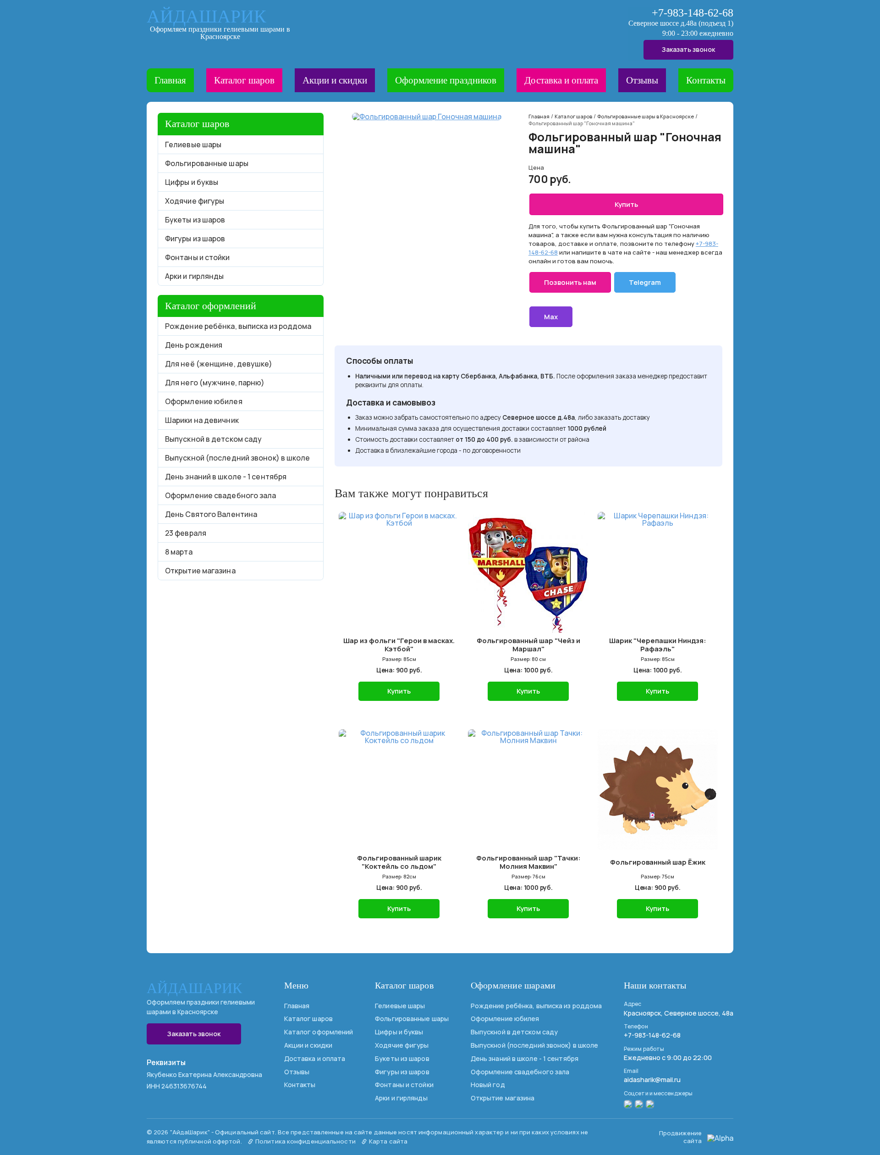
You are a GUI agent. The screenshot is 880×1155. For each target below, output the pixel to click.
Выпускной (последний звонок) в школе (237, 458)
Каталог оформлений (318, 1031)
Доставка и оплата (561, 80)
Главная (170, 80)
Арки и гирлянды (194, 276)
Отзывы (642, 80)
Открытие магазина (200, 571)
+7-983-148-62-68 (692, 13)
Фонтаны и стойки (197, 257)
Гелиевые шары (193, 144)
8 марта (178, 552)
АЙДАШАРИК (206, 16)
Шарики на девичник (202, 420)
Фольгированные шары (206, 163)
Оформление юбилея (203, 401)
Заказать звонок (688, 49)
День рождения (193, 345)
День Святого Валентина (211, 514)
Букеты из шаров (195, 220)
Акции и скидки (334, 80)
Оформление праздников (445, 80)
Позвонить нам (570, 282)
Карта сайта (387, 1141)
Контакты (706, 80)
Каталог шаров (244, 80)
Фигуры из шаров (195, 238)
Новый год (488, 1084)
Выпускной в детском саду (213, 439)
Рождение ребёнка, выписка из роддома (238, 326)
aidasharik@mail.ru (652, 1079)
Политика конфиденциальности (305, 1141)
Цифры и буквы (191, 182)
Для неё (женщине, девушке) (219, 364)
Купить (626, 204)
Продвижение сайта (680, 1137)
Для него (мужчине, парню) (215, 383)
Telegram (645, 282)
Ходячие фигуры (194, 201)
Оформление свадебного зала (220, 495)
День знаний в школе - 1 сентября (225, 477)
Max (551, 317)
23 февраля (185, 533)
